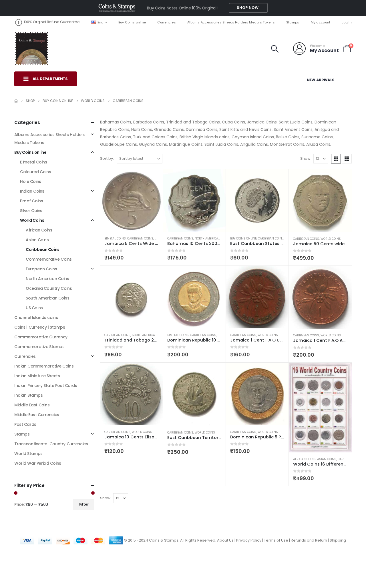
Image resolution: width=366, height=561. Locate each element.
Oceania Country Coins (49, 288)
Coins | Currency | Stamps (39, 327)
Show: (305, 158)
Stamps (292, 22)
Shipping (338, 540)
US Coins (34, 308)
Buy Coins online (132, 22)
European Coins (41, 269)
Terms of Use (276, 540)
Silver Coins (31, 210)
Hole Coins (30, 181)
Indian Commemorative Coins (43, 366)
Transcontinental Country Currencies (51, 444)
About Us (225, 540)
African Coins (304, 459)
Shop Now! (248, 7)
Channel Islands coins (36, 317)
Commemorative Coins (49, 259)
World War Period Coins (37, 463)
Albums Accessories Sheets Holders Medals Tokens (231, 22)
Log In (347, 22)
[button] (274, 49)
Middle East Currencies (36, 415)
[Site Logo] (31, 48)
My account (321, 22)
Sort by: (107, 158)
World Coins (331, 239)
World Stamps (28, 453)
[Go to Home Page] (16, 101)
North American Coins (212, 238)
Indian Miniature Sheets (37, 376)
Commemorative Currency (40, 337)
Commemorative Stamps (39, 347)
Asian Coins (326, 459)
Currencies (166, 22)
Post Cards (25, 424)
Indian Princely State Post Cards (45, 385)
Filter (84, 504)
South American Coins (149, 335)
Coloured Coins (35, 172)
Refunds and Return (309, 540)
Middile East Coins (31, 405)
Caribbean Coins (140, 238)
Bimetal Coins (115, 238)
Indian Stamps (28, 395)
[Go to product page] (131, 200)
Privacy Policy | (250, 540)
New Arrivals (321, 80)
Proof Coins (31, 201)
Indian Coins (32, 191)
